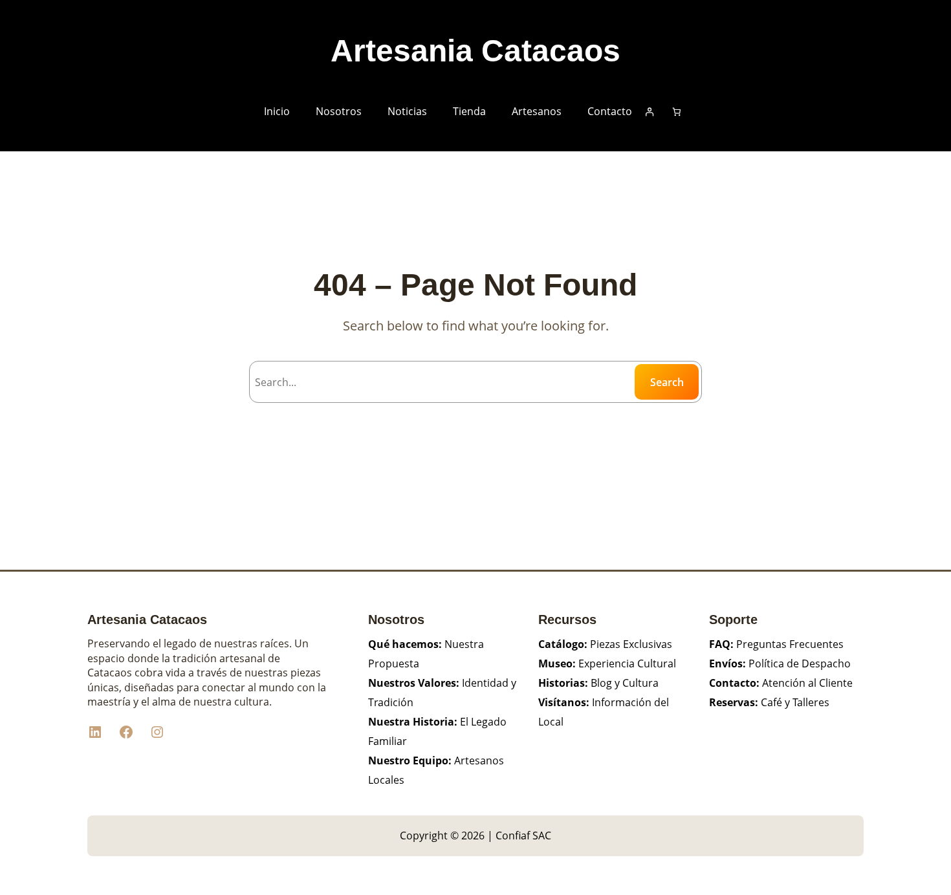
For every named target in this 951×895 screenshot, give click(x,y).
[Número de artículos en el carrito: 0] (677, 111)
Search (667, 382)
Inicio (277, 111)
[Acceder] (649, 111)
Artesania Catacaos (475, 51)
